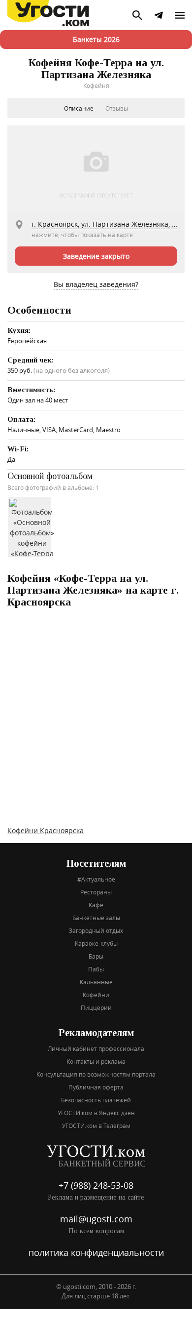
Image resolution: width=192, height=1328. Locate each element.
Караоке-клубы (96, 943)
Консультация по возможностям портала (96, 1074)
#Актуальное (96, 879)
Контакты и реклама (96, 1061)
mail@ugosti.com (96, 1219)
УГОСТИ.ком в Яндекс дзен (96, 1113)
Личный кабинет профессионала (96, 1048)
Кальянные (96, 982)
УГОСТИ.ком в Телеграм (96, 1125)
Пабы (96, 969)
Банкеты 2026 (96, 39)
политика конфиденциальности (96, 1252)
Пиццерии (96, 1007)
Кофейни (96, 995)
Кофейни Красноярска (45, 830)
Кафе (96, 905)
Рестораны (96, 892)
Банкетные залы (96, 918)
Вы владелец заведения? (96, 284)
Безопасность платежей (96, 1100)
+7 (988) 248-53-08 (96, 1185)
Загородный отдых (96, 930)
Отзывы (116, 108)
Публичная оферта (96, 1087)
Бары (96, 956)
